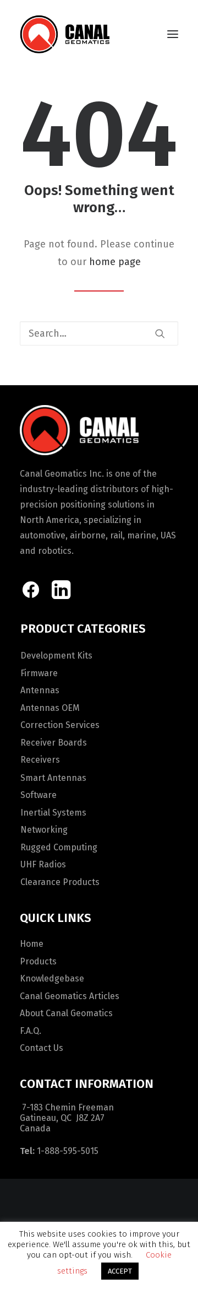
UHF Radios (43, 864)
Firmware (39, 673)
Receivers (40, 759)
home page (115, 262)
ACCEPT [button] (120, 1271)
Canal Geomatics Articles (69, 996)
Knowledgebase (52, 978)
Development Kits (56, 655)
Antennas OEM (50, 708)
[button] (172, 34)
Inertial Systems (53, 812)
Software (38, 795)
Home (31, 944)
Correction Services (60, 725)
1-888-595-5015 (67, 1151)
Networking (44, 829)
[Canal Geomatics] (64, 34)
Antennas (39, 690)
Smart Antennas (53, 778)
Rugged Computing (58, 847)
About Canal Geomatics (66, 1013)
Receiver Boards (53, 742)
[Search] (99, 333)
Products (38, 961)
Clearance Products (60, 882)
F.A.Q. (30, 1031)
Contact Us (41, 1048)
